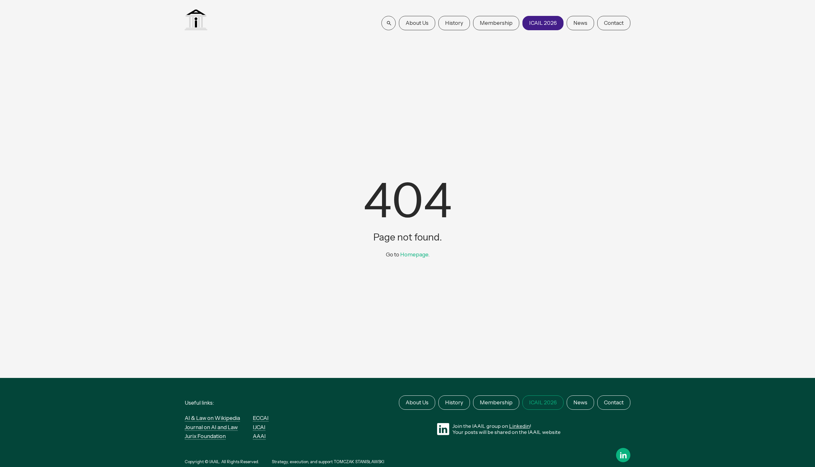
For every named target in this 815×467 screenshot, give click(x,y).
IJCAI (259, 427)
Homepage (414, 254)
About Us (417, 23)
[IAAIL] (196, 20)
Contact (614, 23)
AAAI (259, 436)
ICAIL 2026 (543, 23)
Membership (496, 23)
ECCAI (261, 418)
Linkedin (519, 426)
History (454, 23)
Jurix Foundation (205, 436)
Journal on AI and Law (211, 427)
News (580, 23)
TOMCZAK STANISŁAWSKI (359, 461)
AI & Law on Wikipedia (212, 418)
